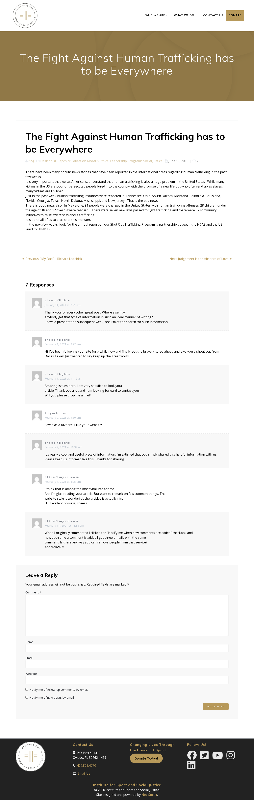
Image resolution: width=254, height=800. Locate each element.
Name (29, 642)
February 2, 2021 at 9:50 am (63, 417)
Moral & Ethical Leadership (107, 161)
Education (78, 161)
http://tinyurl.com (61, 521)
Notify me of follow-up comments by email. (58, 689)
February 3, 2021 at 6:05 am (63, 482)
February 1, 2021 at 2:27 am (63, 344)
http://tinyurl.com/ (62, 477)
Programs (135, 161)
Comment (33, 592)
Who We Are (155, 15)
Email (29, 658)
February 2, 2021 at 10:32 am (63, 447)
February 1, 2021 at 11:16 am (63, 378)
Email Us (84, 773)
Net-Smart (149, 794)
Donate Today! (146, 758)
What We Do (184, 15)
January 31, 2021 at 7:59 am (63, 305)
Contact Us (213, 15)
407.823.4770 (86, 765)
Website (31, 674)
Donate (235, 15)
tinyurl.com (55, 413)
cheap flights (57, 300)
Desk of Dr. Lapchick (55, 161)
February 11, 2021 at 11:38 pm (64, 525)
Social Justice (152, 161)
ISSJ (31, 161)
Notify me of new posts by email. (51, 697)
